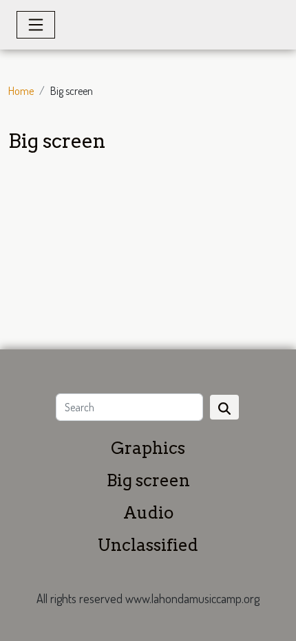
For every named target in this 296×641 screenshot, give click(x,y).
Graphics (148, 448)
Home (21, 91)
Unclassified (148, 545)
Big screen (148, 480)
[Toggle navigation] (36, 25)
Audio (148, 513)
